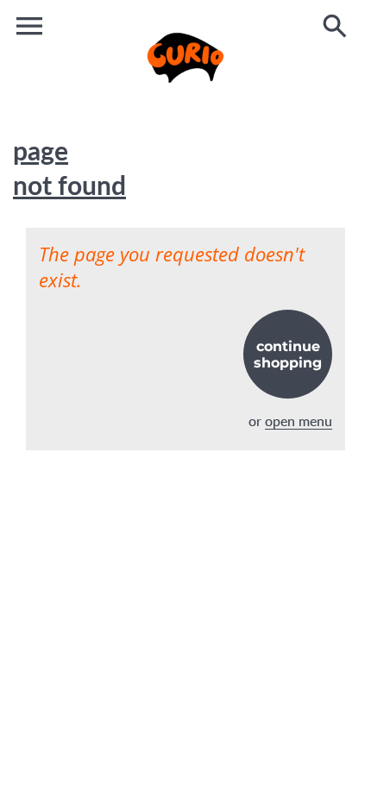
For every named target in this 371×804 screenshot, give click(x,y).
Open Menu (298, 420)
